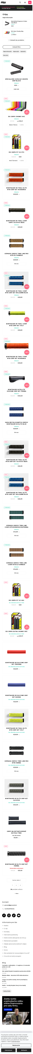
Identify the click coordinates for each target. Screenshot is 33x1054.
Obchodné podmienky (11, 935)
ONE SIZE (16, 89)
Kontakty (7, 931)
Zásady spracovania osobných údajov (15, 944)
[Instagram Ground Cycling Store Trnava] (9, 915)
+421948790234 (9, 909)
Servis (6, 950)
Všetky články (6, 991)
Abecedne (5, 55)
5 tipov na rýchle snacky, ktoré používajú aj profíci (14, 980)
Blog (5, 947)
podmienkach (15, 1041)
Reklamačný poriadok (10, 941)
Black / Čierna (13, 125)
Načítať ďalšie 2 (16, 880)
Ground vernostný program (12, 956)
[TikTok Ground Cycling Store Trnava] (14, 915)
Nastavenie (16, 1045)
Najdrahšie (23, 51)
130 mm (16, 432)
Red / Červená (13, 160)
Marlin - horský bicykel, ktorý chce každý (14, 985)
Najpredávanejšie (7, 51)
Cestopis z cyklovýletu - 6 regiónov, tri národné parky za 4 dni (16, 966)
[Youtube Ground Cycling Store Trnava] (19, 915)
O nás (5, 928)
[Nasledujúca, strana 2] (16, 885)
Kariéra (6, 925)
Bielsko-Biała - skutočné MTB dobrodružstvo (15, 975)
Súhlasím (24, 1050)
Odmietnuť (8, 1050)
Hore (17, 893)
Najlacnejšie (16, 51)
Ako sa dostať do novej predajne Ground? (17, 953)
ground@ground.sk (10, 905)
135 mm (16, 263)
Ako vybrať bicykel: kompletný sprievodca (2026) (16, 971)
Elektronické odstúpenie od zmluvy (15, 938)
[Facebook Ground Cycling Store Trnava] (4, 915)
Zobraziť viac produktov (17, 40)
